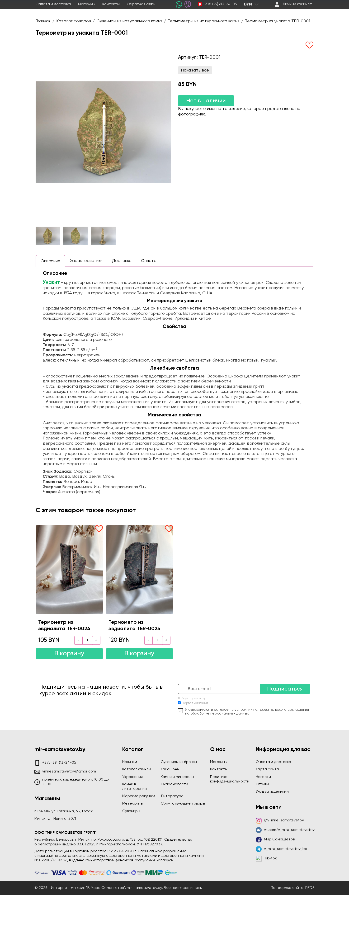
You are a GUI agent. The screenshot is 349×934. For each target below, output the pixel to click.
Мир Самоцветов (279, 839)
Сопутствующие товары (183, 803)
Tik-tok (270, 858)
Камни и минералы (177, 777)
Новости (263, 777)
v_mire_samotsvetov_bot (286, 849)
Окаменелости (174, 784)
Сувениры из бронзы (179, 762)
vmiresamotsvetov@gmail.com (69, 771)
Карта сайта (267, 769)
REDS (310, 888)
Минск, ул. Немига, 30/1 (55, 819)
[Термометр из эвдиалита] (69, 569)
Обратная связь (141, 4)
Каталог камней (136, 769)
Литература (172, 796)
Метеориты (132, 803)
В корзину (69, 653)
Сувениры (131, 811)
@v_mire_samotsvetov (284, 820)
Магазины (86, 4)
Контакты (111, 4)
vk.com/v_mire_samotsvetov (289, 830)
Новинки (129, 762)
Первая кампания (195, 703)
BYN (248, 4)
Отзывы (262, 784)
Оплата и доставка (53, 4)
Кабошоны (170, 769)
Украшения (132, 777)
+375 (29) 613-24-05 (220, 4)
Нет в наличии (206, 101)
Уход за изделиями (272, 792)
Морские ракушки (138, 796)
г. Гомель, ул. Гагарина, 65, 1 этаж (63, 811)
